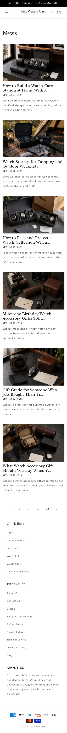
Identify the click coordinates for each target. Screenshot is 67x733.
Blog (9, 655)
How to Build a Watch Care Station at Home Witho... (28, 88)
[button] (7, 12)
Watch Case (14, 563)
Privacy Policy (15, 632)
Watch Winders (16, 540)
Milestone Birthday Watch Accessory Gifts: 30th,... (27, 316)
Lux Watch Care (37, 727)
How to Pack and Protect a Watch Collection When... (27, 240)
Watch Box (13, 548)
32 (47, 508)
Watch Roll (13, 556)
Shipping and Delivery (19, 616)
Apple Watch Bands (18, 571)
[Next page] (56, 509)
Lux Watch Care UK (18, 647)
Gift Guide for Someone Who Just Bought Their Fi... (30, 392)
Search (11, 608)
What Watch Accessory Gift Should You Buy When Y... (28, 468)
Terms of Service (16, 639)
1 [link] (10, 508)
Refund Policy (15, 624)
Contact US (13, 600)
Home (10, 532)
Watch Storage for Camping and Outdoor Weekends (33, 164)
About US (12, 593)
